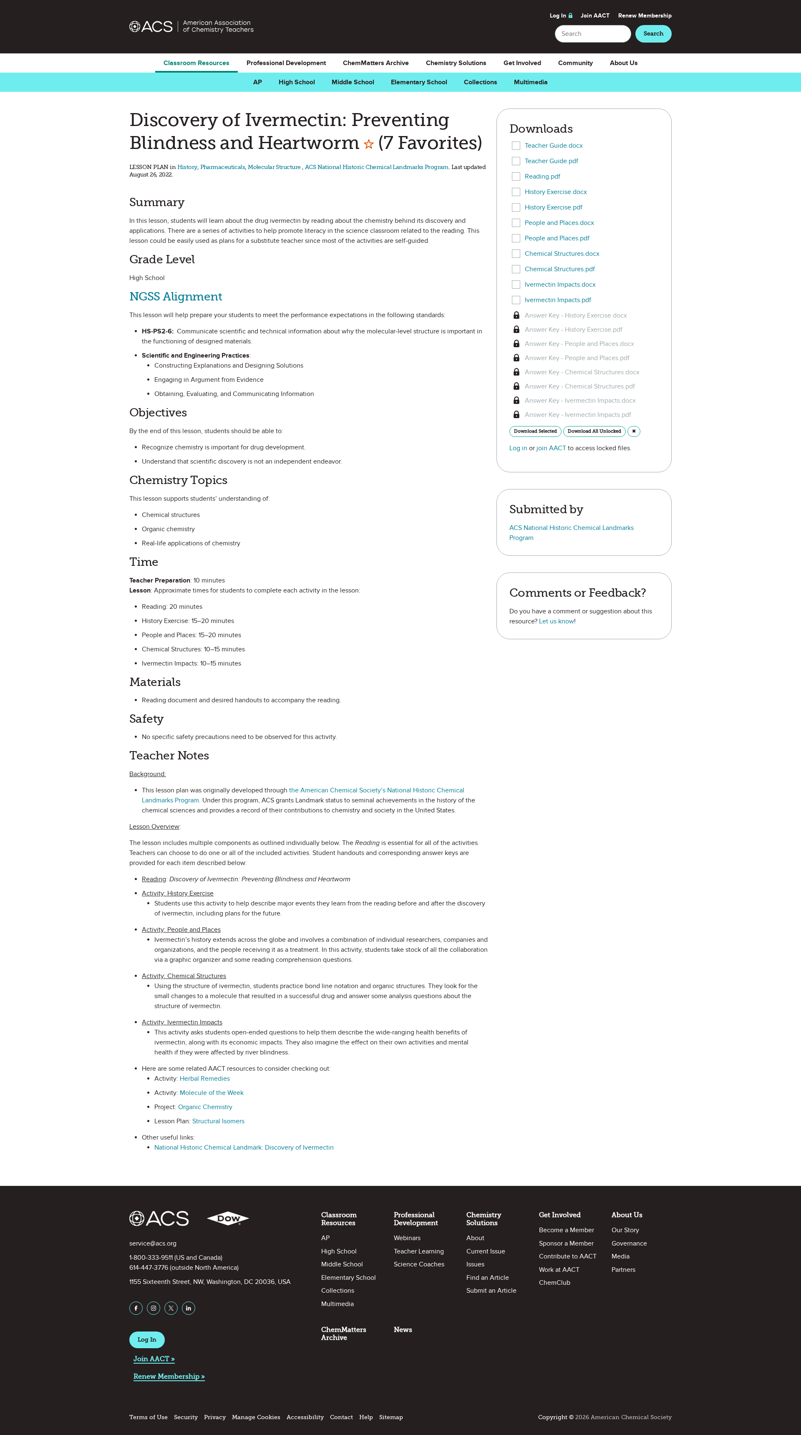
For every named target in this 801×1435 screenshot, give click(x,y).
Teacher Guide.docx (554, 145)
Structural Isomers (218, 1121)
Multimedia (531, 82)
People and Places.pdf (557, 238)
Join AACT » (154, 1359)
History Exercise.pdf (553, 207)
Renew (645, 15)
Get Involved (522, 63)
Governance (629, 1243)
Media (621, 1256)
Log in (518, 448)
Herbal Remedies (205, 1078)
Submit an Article (491, 1290)
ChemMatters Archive (376, 63)
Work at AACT (559, 1270)
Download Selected (535, 431)
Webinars (407, 1238)
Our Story (625, 1230)
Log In (558, 15)
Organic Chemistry (205, 1107)
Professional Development (286, 63)
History (187, 167)
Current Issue (485, 1251)
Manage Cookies (256, 1417)
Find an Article (487, 1278)
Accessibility (305, 1417)
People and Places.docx (559, 223)
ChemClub (554, 1283)
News (403, 1330)
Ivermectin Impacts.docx (560, 284)
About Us (624, 63)
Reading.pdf (542, 176)
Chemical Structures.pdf (560, 269)
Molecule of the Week (212, 1093)
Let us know (556, 621)
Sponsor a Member (566, 1243)
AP (257, 82)
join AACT (551, 448)
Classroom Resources (196, 63)
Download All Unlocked (594, 431)
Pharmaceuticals (222, 167)
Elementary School (419, 82)
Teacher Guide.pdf (551, 161)
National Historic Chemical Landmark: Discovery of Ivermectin (244, 1147)
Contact (341, 1417)
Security (186, 1417)
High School (297, 82)
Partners (623, 1270)
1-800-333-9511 (151, 1257)
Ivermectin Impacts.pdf (558, 300)
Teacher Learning (419, 1251)
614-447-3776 (148, 1268)
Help (366, 1417)
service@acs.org (152, 1243)
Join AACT (595, 15)
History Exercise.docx (556, 192)
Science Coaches (419, 1264)
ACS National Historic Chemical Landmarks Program (376, 167)
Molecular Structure (275, 167)
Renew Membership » (169, 1376)
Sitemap (391, 1417)
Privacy (215, 1417)
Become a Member (566, 1230)
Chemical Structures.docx (562, 254)
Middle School (353, 82)
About (475, 1238)
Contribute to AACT (568, 1256)
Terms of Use (148, 1417)
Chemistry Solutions (456, 63)
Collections (480, 82)
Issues (475, 1264)
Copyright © (556, 1417)
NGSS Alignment (175, 296)
